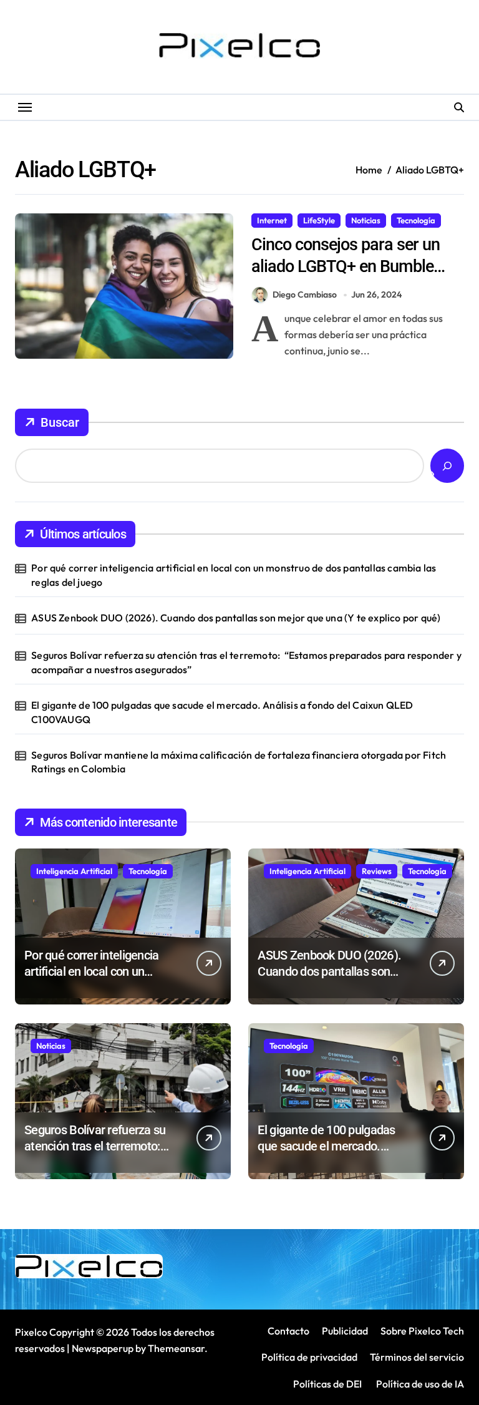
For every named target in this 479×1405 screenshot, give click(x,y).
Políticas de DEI (327, 1384)
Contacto (288, 1331)
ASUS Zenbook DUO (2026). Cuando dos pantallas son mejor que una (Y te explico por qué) (235, 617)
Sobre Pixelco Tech (422, 1331)
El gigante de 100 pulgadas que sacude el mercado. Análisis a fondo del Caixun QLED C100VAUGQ (222, 712)
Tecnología (416, 220)
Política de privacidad (309, 1357)
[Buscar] (447, 466)
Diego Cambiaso (305, 294)
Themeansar (176, 1348)
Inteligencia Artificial (74, 871)
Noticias (365, 220)
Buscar (60, 422)
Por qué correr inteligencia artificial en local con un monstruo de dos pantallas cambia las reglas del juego (233, 575)
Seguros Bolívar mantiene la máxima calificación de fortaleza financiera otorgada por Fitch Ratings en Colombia (238, 762)
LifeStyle (319, 220)
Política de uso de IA (419, 1384)
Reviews (377, 871)
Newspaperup (102, 1348)
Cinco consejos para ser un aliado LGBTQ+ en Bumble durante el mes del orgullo (345, 266)
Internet (272, 220)
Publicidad (345, 1331)
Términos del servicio (417, 1357)
